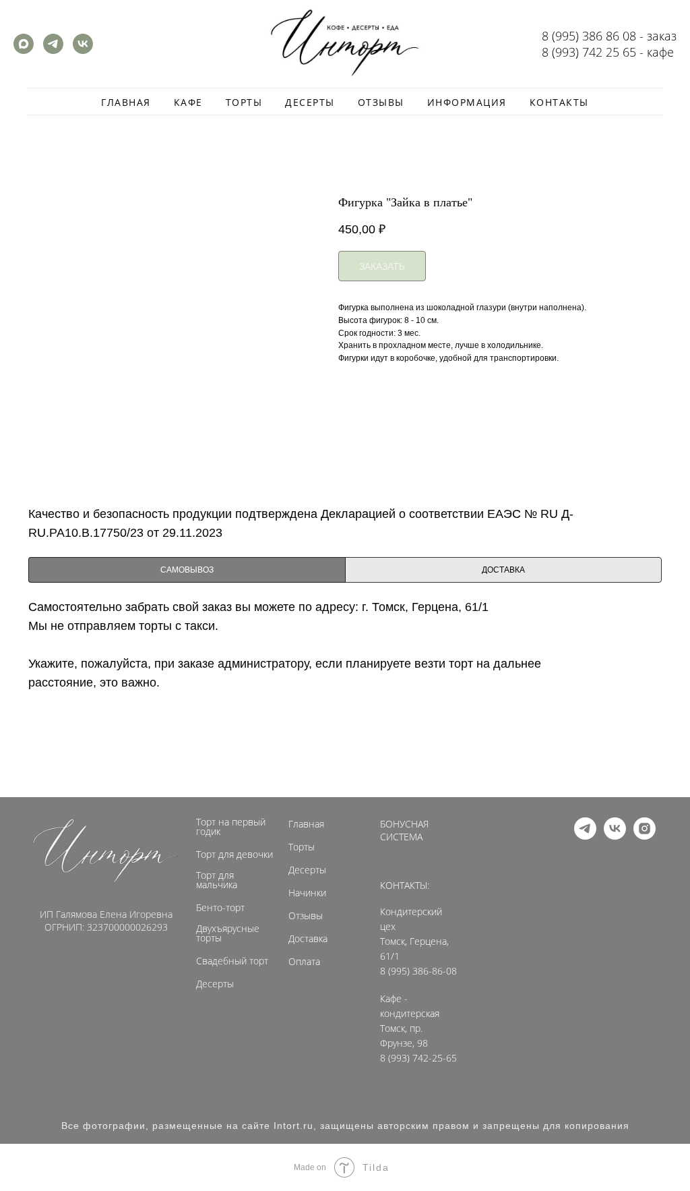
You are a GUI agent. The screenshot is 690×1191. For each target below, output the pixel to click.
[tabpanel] (345, 695)
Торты (244, 102)
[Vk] (83, 50)
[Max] (23, 50)
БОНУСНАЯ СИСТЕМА (404, 830)
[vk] (615, 836)
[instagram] (644, 836)
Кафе (188, 102)
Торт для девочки (234, 854)
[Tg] (53, 50)
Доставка (307, 938)
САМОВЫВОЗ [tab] (187, 570)
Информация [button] (467, 102)
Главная (126, 102)
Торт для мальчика (216, 880)
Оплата (304, 961)
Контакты (559, 102)
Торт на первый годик (230, 826)
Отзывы (381, 102)
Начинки (307, 893)
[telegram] (585, 836)
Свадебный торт (232, 961)
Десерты (310, 102)
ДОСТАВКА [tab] (503, 570)
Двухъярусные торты (227, 933)
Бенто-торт (220, 907)
